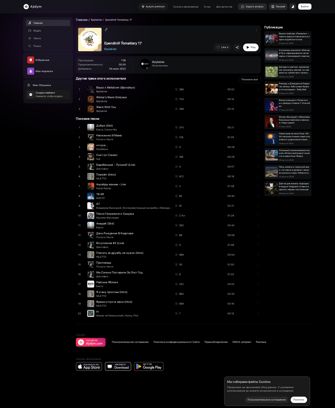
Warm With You (106, 107)
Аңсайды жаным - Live (111, 184)
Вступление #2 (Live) (110, 243)
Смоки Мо (111, 129)
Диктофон (102, 168)
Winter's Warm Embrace (111, 97)
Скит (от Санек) (107, 155)
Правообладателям (216, 342)
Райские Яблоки (107, 282)
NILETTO (101, 178)
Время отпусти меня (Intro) (114, 301)
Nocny (128, 315)
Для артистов (224, 6)
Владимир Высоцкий (108, 207)
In (97, 311)
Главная (82, 20)
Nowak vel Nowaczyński (110, 315)
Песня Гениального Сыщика (115, 213)
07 (98, 204)
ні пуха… (102, 145)
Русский (280, 6)
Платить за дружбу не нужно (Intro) (120, 253)
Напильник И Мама (109, 135)
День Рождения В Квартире (114, 233)
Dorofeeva (102, 149)
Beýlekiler (97, 19)
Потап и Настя (104, 139)
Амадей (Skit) (105, 223)
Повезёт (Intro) (106, 174)
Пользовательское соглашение (130, 342)
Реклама (261, 342)
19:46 (100, 194)
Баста (99, 129)
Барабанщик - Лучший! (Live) (115, 164)
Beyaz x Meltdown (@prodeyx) (115, 87)
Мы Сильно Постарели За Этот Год (119, 272)
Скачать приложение (185, 6)
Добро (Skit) (104, 125)
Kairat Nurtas (103, 188)
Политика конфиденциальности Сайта (177, 342)
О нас (207, 6)
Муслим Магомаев (107, 217)
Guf (98, 159)
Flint (135, 315)
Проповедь (103, 262)
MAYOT (100, 198)
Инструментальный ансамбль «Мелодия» (148, 207)
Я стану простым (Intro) (112, 292)
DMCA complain (242, 342)
